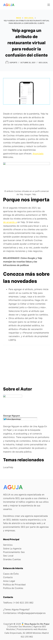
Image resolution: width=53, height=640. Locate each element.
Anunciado (38, 153)
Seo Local (43, 62)
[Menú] (48, 5)
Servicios (8, 544)
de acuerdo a (10, 222)
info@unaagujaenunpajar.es (32, 613)
